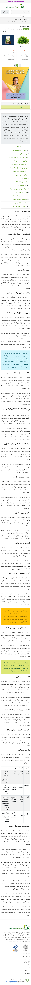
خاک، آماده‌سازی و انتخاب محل (18, 164)
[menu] (27, 16)
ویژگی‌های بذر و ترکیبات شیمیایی (18, 157)
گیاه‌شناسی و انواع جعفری (20, 150)
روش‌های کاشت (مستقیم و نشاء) (18, 168)
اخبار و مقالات (26, 956)
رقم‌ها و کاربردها (22, 154)
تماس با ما (27, 970)
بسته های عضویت (25, 965)
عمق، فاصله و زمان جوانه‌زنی (19, 171)
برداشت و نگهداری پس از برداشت (17, 189)
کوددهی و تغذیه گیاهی (20, 182)
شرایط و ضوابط (26, 962)
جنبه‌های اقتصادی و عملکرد (19, 200)
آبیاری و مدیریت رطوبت (20, 175)
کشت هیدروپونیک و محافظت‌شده (17, 196)
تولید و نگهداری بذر (21, 193)
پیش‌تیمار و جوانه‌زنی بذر (20, 161)
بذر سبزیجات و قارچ (15, 22)
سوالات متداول (26, 959)
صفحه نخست (26, 22)
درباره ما (28, 968)
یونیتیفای (11, 983)
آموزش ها (27, 973)
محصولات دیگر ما (23, 107)
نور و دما (24, 178)
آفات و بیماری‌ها (22, 186)
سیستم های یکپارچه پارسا (11, 981)
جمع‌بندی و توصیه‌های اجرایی (18, 207)
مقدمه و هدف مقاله (22, 147)
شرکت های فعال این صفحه (20, 104)
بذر (21, 22)
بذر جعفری (7, 22)
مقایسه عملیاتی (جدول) (20, 203)
